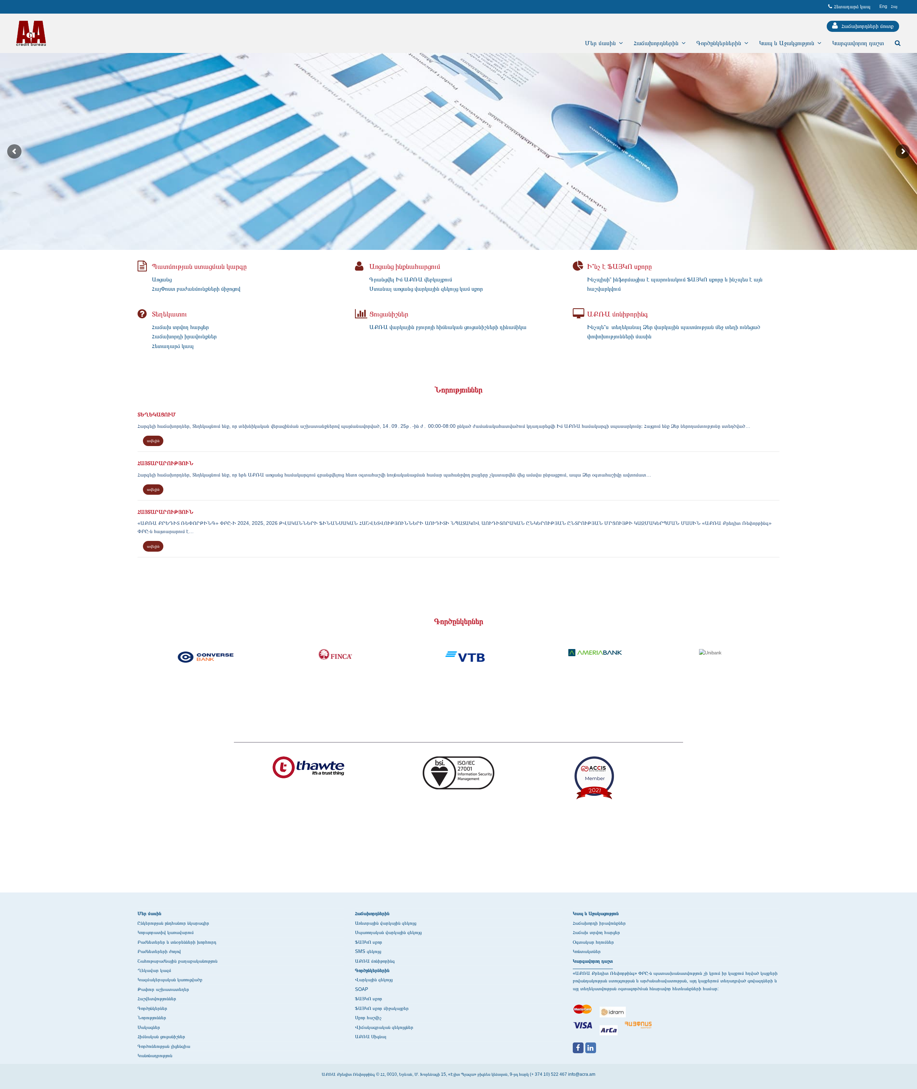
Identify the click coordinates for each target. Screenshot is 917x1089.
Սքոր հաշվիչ (368, 1017)
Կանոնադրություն (155, 1055)
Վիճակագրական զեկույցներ (384, 1027)
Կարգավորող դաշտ (593, 961)
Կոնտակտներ (587, 951)
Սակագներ (149, 1027)
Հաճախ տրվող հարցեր (596, 932)
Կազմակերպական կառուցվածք (170, 979)
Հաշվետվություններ (157, 998)
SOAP (361, 989)
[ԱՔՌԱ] (31, 33)
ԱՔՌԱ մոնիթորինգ (375, 961)
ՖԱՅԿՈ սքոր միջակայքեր (382, 1008)
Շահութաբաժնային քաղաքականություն (177, 961)
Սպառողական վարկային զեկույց (388, 932)
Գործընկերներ (152, 1008)
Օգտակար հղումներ (593, 942)
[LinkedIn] (590, 1047)
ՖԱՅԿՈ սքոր (368, 942)
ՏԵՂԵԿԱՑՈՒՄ (157, 414)
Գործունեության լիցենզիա (164, 1046)
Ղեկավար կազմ (154, 970)
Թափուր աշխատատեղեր (163, 989)
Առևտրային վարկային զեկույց (385, 923)
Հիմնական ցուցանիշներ (161, 1036)
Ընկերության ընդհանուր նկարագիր (173, 923)
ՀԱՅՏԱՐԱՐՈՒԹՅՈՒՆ (165, 462)
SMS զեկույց (368, 951)
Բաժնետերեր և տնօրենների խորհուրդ (177, 942)
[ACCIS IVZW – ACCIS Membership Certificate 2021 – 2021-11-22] (594, 781)
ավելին (153, 441)
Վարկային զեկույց (374, 979)
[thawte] (308, 770)
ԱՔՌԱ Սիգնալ (371, 1036)
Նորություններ (152, 1017)
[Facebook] (578, 1047)
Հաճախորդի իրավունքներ (599, 923)
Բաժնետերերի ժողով (159, 951)
